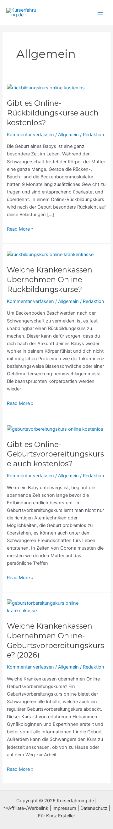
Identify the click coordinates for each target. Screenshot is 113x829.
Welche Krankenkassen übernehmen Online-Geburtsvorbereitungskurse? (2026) (55, 640)
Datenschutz (93, 808)
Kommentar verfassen (30, 134)
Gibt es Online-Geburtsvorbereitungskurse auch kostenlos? (55, 454)
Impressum (64, 808)
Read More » (20, 228)
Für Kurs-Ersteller (56, 816)
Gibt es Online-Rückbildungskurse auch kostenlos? (53, 112)
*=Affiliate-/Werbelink (25, 808)
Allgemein (68, 134)
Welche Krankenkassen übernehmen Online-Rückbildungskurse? (49, 279)
